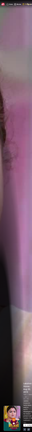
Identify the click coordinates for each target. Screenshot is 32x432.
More (25, 422)
